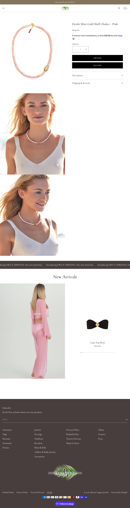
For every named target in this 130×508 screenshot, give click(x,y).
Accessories (39, 456)
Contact (101, 434)
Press (100, 438)
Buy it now (97, 65)
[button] (119, 8)
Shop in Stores (72, 443)
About (101, 429)
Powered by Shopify (119, 492)
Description (77, 75)
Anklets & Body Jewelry (45, 452)
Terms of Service (73, 438)
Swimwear (7, 429)
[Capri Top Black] (97, 324)
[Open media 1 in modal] (32, 52)
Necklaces (38, 438)
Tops (5, 434)
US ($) (49, 492)
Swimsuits (7, 443)
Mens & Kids (40, 447)
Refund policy (8, 492)
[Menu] (6, 8)
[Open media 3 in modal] (32, 215)
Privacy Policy (72, 429)
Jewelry (37, 429)
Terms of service (37, 492)
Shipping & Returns (81, 83)
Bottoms (6, 438)
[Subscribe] (124, 419)
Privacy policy (22, 492)
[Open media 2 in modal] (32, 134)
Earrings (38, 434)
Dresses (6, 447)
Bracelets (38, 443)
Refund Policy (72, 434)
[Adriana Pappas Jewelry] (65, 8)
